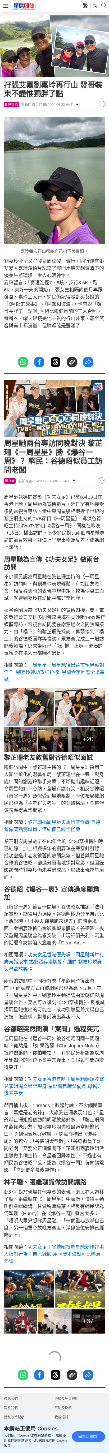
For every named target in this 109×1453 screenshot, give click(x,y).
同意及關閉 (87, 1436)
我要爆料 (61, 1417)
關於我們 (11, 1408)
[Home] (24, 5)
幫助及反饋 (63, 1408)
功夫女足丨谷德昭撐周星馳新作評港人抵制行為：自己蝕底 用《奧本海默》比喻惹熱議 (54, 1254)
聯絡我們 (11, 1398)
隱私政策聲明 (14, 1417)
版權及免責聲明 (66, 1398)
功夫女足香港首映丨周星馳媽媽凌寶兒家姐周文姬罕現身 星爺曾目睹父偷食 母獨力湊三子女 (54, 1086)
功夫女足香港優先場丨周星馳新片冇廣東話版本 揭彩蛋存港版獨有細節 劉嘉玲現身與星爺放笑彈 (54, 962)
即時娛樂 (11, 104)
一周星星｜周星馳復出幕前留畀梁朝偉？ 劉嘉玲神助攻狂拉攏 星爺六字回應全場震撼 (54, 672)
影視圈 (10, 481)
